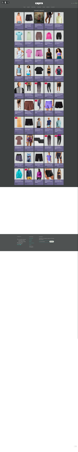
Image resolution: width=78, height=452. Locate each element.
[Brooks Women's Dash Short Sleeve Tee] (19, 73)
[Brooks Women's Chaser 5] (59, 107)
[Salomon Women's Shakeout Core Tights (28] (49, 90)
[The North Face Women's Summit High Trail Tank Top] (39, 125)
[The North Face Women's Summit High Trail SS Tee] (49, 125)
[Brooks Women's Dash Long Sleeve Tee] (19, 21)
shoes (24, 7)
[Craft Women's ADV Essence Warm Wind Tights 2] (39, 90)
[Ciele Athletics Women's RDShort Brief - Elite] (19, 160)
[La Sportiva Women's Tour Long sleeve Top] (29, 176)
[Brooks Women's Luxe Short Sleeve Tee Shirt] (49, 160)
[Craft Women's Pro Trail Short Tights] (59, 160)
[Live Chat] (8, 2)
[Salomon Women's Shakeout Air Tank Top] (19, 125)
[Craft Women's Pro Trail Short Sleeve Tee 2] (19, 143)
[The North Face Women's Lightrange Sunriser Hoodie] (59, 21)
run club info (52, 7)
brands (44, 7)
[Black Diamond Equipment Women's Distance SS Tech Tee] (19, 38)
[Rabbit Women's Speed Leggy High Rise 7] (59, 90)
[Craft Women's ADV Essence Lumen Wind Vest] (19, 90)
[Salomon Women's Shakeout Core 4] (29, 21)
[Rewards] (5, 2)
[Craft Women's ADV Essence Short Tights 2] (59, 176)
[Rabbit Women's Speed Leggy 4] (29, 143)
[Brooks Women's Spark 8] (39, 160)
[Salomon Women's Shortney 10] (39, 21)
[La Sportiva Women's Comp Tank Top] (29, 160)
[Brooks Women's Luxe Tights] (39, 107)
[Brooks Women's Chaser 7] (49, 107)
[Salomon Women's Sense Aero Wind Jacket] (19, 176)
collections (47, 7)
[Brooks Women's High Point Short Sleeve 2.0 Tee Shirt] (29, 73)
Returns (30, 241)
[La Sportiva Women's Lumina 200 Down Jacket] (59, 73)
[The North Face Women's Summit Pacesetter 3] (29, 107)
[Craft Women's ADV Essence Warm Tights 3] (29, 90)
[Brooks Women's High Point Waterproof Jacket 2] (39, 176)
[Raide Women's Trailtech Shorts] (49, 73)
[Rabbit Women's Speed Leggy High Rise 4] (19, 107)
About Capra (31, 238)
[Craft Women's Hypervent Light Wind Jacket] (49, 38)
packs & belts (33, 7)
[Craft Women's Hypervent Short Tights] (39, 38)
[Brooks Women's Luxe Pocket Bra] (59, 56)
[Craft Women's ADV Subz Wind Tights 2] (49, 143)
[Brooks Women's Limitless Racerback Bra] (49, 56)
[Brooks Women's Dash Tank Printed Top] (19, 56)
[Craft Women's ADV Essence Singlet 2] (29, 38)
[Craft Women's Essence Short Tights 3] (59, 38)
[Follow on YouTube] (20, 245)
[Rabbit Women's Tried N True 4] (49, 21)
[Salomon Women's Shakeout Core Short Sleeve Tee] (29, 56)
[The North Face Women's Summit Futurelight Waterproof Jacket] (59, 125)
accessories (39, 7)
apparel (28, 7)
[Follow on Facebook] (17, 245)
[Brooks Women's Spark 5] (29, 125)
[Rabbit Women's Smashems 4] (49, 176)
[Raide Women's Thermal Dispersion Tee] (39, 73)
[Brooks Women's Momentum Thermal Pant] (59, 143)
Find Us (30, 244)
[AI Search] (2, 2)
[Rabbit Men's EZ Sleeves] (39, 143)
